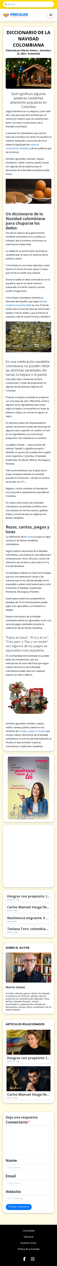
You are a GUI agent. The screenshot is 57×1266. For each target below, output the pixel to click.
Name (11, 1160)
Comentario (18, 1122)
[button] (50, 15)
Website (13, 1191)
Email (11, 1176)
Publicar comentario (18, 1206)
